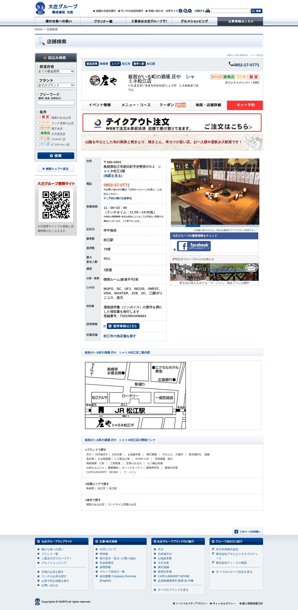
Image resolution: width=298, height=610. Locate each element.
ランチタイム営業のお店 (122, 504)
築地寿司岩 (152, 467)
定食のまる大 (134, 463)
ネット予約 (245, 106)
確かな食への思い (52, 549)
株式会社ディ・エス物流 (231, 562)
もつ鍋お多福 (155, 463)
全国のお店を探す (52, 571)
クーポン (172, 106)
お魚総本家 (134, 454)
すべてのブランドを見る (173, 589)
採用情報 (105, 567)
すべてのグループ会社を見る (234, 571)
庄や (88, 454)
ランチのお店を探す (54, 576)
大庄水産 (117, 454)
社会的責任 (107, 562)
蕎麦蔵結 (113, 467)
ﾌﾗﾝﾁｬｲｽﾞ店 (58, 139)
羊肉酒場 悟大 (164, 458)
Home (39, 29)
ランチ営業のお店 (62, 123)
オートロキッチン (132, 467)
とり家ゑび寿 (122, 458)
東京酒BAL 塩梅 (199, 454)
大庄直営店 (58, 134)
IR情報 (104, 554)
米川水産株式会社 (227, 549)
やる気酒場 (104, 458)
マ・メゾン (130, 472)
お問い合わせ (49, 585)
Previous (166, 191)
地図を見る (113, 176)
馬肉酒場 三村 (95, 463)
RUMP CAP (142, 458)
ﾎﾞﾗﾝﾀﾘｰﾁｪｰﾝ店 (60, 144)
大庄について (108, 549)
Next (262, 191)
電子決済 (57, 128)
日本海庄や (101, 454)
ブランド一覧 (49, 554)
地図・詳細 (208, 106)
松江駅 (151, 63)
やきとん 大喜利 (173, 454)
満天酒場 (151, 454)
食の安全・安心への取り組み (118, 558)
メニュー (136, 106)
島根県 (104, 63)
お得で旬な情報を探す (55, 581)
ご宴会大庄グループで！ (56, 558)
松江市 (126, 63)
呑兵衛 (90, 458)
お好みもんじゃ (95, 467)
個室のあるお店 (61, 117)
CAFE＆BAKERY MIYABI (102, 472)
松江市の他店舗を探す (120, 336)
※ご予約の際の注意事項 (118, 198)
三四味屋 (115, 463)
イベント (99, 106)
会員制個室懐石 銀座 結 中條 (175, 580)
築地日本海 (171, 467)
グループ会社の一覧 (112, 571)
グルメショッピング (54, 562)
